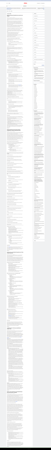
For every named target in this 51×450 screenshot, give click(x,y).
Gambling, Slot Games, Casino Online (37, 129)
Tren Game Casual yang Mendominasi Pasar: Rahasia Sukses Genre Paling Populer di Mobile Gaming (39, 71)
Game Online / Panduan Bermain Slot (37, 130)
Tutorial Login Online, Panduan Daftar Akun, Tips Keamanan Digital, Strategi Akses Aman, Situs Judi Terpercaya (39, 234)
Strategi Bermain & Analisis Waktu (37, 215)
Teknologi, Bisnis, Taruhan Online (37, 228)
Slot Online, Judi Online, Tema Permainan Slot (38, 203)
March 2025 (35, 102)
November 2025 (35, 92)
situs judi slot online (36, 187)
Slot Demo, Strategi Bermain (37, 193)
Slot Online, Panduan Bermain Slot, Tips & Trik (38, 205)
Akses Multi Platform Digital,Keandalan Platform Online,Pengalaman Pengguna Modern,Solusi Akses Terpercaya (39, 114)
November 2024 (35, 107)
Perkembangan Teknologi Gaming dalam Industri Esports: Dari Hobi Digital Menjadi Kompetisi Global (39, 76)
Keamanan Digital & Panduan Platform (38, 151)
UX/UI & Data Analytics (36, 238)
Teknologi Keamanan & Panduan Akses (38, 227)
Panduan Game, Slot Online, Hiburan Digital (38, 162)
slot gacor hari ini (36, 37)
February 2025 (35, 103)
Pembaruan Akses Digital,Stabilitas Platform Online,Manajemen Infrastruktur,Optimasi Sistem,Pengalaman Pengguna (38, 168)
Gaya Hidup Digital (36, 140)
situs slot (35, 188)
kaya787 (16, 401)
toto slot (35, 54)
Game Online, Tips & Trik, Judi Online (37, 136)
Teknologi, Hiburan (36, 229)
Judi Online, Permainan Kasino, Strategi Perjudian (39, 146)
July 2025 (35, 97)
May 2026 (35, 85)
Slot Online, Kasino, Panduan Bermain (38, 204)
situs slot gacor (35, 18)
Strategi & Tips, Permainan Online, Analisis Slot (38, 214)
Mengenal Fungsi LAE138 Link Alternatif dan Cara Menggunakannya (34, 0)
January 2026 (35, 90)
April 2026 (35, 86)
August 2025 (35, 96)
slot (34, 23)
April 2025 (35, 101)
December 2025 (35, 91)
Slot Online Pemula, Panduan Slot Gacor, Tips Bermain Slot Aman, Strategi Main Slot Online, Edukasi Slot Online (38, 200)
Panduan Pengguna (36, 166)
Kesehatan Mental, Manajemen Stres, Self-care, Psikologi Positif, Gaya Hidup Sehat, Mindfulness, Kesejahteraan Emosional (39, 157)
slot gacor (35, 25)
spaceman (35, 52)
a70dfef (8, 131)
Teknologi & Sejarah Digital (36, 220)
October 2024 (35, 108)
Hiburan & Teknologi (36, 141)
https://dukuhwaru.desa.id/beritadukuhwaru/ (38, 59)
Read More (8, 250)
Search (43, 65)
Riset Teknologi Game (36, 182)
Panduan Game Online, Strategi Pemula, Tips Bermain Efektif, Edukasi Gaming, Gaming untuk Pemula (39, 161)
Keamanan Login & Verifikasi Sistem (37, 152)
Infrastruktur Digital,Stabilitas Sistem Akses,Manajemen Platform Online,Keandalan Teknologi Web (38, 145)
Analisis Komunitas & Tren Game (37, 120)
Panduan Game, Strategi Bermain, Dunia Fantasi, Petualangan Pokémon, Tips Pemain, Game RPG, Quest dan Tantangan (39, 164)
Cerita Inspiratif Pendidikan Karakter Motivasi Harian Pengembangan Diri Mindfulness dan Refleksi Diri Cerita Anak (38, 125)
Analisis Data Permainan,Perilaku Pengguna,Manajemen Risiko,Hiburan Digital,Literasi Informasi (37, 119)
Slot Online (35, 198)
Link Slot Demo (10, 315)
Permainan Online (36, 176)
